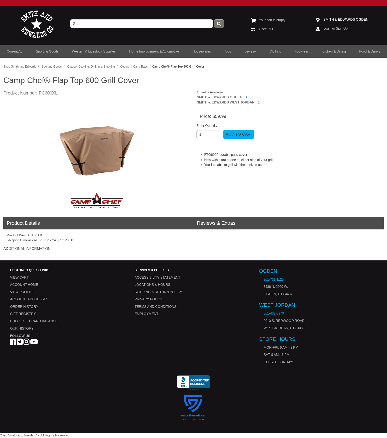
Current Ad (14, 51)
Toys (227, 51)
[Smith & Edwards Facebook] (13, 343)
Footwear (301, 51)
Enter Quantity (206, 126)
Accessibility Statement (157, 277)
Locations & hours (152, 284)
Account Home (24, 284)
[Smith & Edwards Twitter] (20, 343)
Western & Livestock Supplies (94, 51)
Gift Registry (23, 314)
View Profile (22, 292)
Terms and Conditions (155, 306)
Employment (146, 314)
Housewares (201, 51)
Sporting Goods (47, 51)
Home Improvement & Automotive (154, 51)
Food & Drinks (369, 51)
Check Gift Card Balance (34, 321)
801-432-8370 (274, 313)
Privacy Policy (148, 299)
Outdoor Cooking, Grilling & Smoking (91, 66)
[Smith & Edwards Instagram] (26, 343)
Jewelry (250, 51)
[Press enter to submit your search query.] (219, 23)
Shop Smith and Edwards (19, 66)
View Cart (19, 277)
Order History (24, 306)
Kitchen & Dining (334, 51)
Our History (22, 328)
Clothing (275, 51)
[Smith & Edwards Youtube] (34, 343)
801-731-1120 (274, 279)
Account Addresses (29, 299)
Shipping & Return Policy (158, 292)
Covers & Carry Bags (134, 66)
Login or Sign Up (335, 28)
